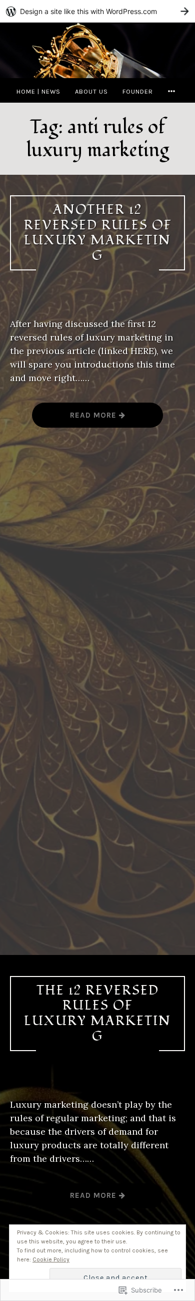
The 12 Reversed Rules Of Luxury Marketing (97, 1014)
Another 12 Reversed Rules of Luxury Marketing (98, 233)
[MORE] (173, 91)
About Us (91, 91)
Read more (75, 419)
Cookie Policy (51, 1259)
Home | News (38, 91)
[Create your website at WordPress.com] (97, 11)
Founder (137, 91)
